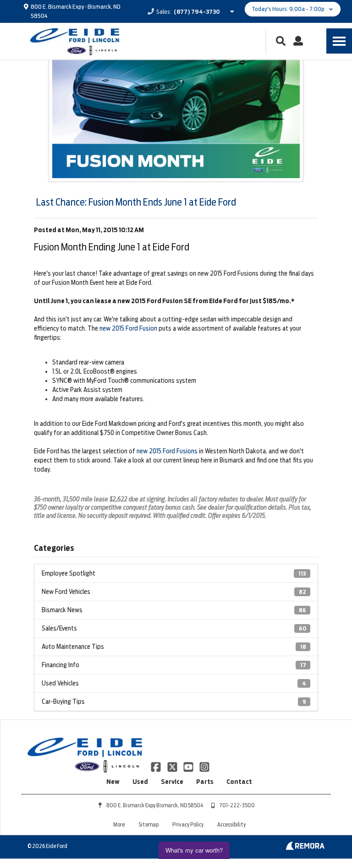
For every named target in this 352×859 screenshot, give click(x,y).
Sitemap (148, 824)
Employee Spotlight (174, 573)
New (113, 781)
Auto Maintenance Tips (174, 646)
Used (140, 781)
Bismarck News (174, 610)
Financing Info (174, 665)
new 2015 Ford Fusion (128, 328)
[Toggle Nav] (339, 41)
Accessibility (231, 824)
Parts (205, 781)
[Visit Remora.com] (305, 847)
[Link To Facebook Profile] (156, 766)
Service (172, 781)
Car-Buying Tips (174, 701)
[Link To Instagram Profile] (204, 766)
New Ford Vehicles (174, 591)
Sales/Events (174, 628)
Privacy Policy (188, 824)
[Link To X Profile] (173, 766)
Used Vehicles (174, 683)
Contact (239, 781)
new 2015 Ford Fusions (167, 451)
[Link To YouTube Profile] (189, 766)
